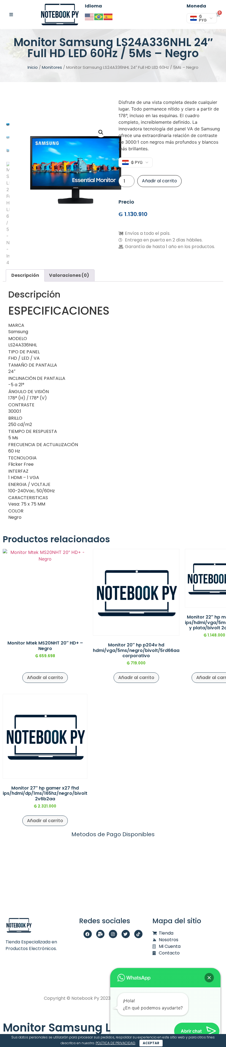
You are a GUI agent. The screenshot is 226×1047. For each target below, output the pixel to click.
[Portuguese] (99, 16)
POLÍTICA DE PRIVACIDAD (115, 1043)
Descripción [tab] (25, 275)
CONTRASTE (21, 405)
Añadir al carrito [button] (45, 677)
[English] (89, 16)
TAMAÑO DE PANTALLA (32, 365)
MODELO (17, 338)
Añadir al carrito (159, 181)
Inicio (33, 67)
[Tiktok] (138, 934)
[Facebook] (88, 934)
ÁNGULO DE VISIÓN (28, 392)
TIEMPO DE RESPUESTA (32, 431)
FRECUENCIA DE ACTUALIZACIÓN (43, 445)
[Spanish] (108, 16)
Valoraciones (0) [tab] (69, 275)
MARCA (16, 325)
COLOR (15, 511)
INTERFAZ (18, 471)
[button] (101, 132)
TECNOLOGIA (22, 458)
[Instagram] (113, 934)
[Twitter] (126, 934)
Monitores (52, 67)
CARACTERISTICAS (28, 498)
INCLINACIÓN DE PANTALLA (36, 378)
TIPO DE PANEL (24, 352)
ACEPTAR (151, 1043)
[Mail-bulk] (100, 934)
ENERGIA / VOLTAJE (29, 484)
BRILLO (15, 418)
